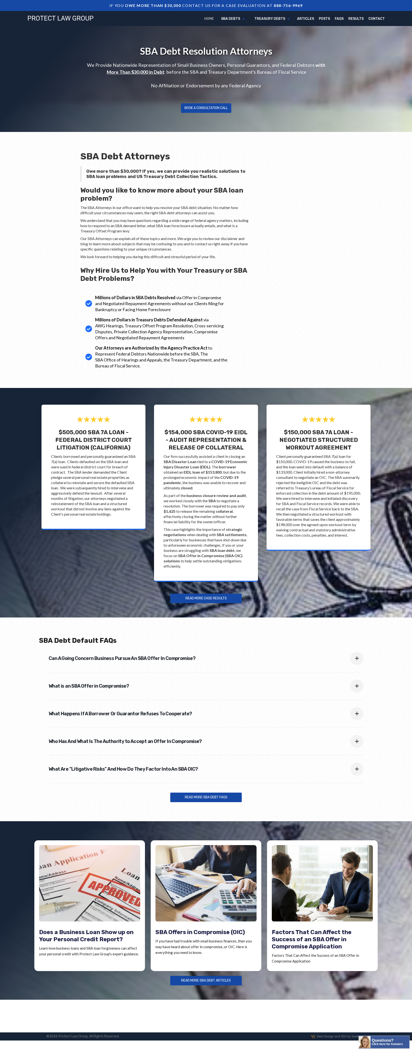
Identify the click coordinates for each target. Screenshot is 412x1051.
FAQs (339, 19)
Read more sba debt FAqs (206, 797)
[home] (60, 18)
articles (305, 19)
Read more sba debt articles (206, 980)
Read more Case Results (206, 598)
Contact (376, 19)
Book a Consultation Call (206, 108)
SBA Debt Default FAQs (78, 640)
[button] (233, 19)
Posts (324, 19)
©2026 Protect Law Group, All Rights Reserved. (82, 1036)
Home (209, 19)
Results (356, 19)
